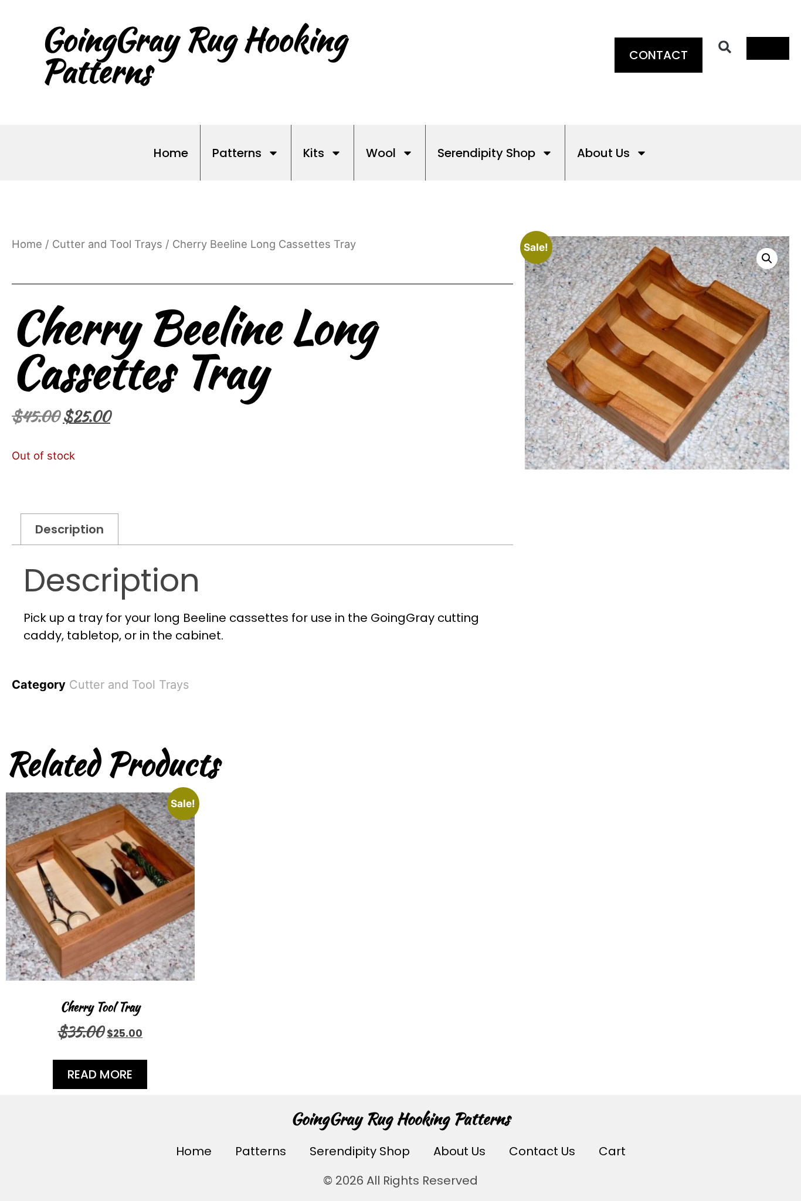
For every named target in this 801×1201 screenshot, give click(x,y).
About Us (603, 153)
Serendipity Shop (486, 153)
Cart (612, 1151)
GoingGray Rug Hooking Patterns (400, 1118)
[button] (725, 47)
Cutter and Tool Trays (107, 243)
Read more (100, 1074)
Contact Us (542, 1151)
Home (171, 153)
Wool (381, 153)
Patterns (237, 153)
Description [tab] (69, 529)
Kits (313, 153)
